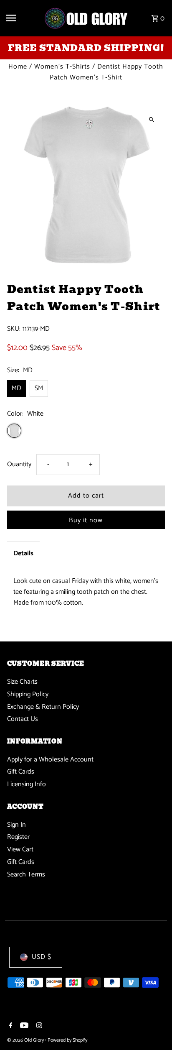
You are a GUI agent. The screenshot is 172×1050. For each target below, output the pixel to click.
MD (16, 388)
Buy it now (86, 520)
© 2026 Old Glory (26, 1040)
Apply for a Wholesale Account (50, 759)
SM (39, 388)
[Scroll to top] (154, 1028)
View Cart (20, 849)
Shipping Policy (27, 694)
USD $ (41, 957)
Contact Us (22, 719)
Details (23, 553)
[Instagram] (38, 1026)
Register (18, 837)
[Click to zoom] (151, 119)
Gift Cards (20, 771)
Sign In (16, 824)
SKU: (13, 329)
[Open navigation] (21, 18)
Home (17, 66)
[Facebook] (10, 1026)
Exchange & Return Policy (43, 707)
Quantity (19, 464)
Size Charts (22, 681)
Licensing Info (26, 784)
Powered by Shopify (67, 1040)
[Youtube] (23, 1026)
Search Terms (26, 874)
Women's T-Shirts (62, 66)
